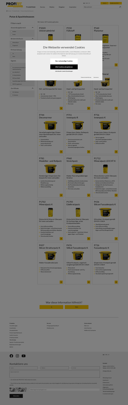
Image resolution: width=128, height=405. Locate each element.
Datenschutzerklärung (86, 77)
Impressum (96, 77)
